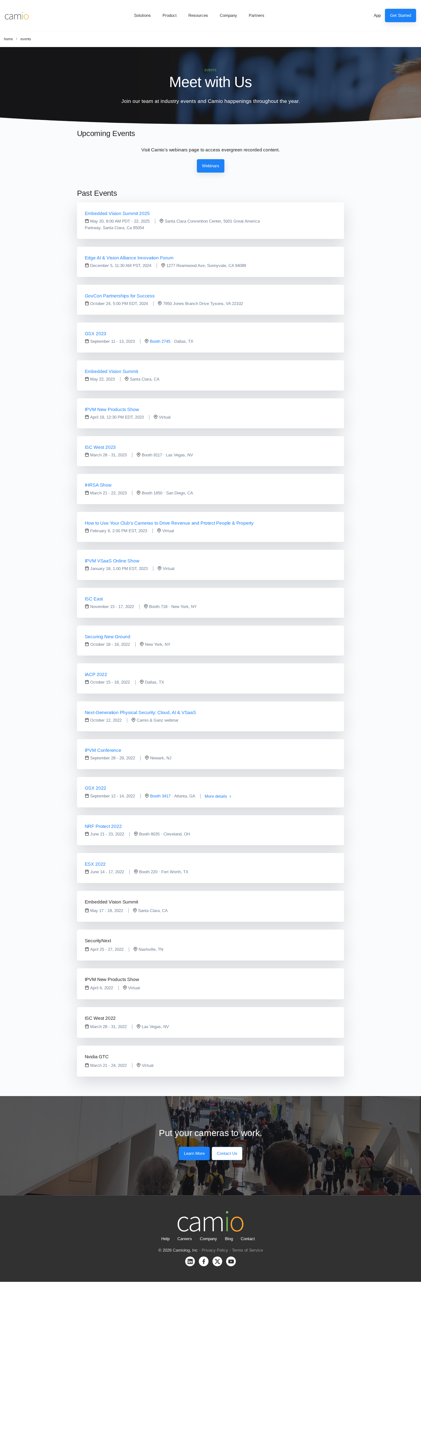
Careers (184, 1238)
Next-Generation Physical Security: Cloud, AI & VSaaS (140, 712)
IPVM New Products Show (112, 409)
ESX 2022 (95, 864)
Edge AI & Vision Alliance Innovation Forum (129, 257)
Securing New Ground (107, 636)
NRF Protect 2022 (103, 826)
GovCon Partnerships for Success (120, 295)
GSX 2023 (95, 333)
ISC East (94, 598)
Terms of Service (247, 1250)
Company (228, 15)
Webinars (210, 166)
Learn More (194, 1153)
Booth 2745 (160, 341)
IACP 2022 (96, 674)
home (8, 39)
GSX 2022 (95, 788)
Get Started (400, 15)
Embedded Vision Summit (111, 371)
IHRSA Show (98, 485)
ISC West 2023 (100, 447)
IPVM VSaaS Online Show (112, 560)
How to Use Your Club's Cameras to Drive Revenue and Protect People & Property (169, 523)
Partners (256, 15)
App (377, 15)
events (25, 39)
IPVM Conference (103, 750)
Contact (248, 1238)
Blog (229, 1238)
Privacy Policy (215, 1250)
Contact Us (227, 1153)
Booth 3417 (160, 796)
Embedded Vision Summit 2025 (117, 213)
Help (165, 1238)
